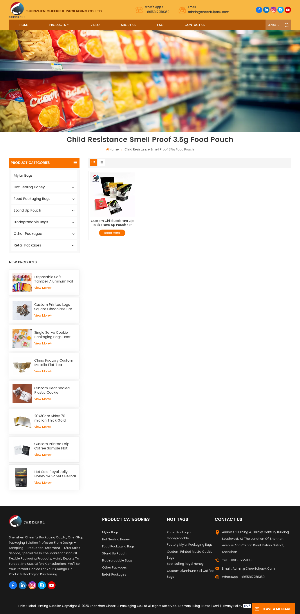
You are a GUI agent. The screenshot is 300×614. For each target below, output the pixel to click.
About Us (128, 25)
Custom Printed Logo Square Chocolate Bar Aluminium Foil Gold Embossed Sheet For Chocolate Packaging (53, 306)
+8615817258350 (157, 9)
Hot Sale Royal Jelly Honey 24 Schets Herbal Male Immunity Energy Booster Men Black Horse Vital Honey (55, 474)
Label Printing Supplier (44, 606)
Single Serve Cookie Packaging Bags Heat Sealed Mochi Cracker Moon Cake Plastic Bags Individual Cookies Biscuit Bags (54, 334)
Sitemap (184, 606)
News (206, 606)
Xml (216, 606)
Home (24, 25)
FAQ (160, 25)
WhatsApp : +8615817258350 (243, 577)
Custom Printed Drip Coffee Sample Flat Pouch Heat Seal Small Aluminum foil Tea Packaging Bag (53, 446)
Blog (196, 606)
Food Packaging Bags (32, 198)
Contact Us (195, 25)
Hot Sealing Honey (29, 187)
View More (42, 288)
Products (57, 25)
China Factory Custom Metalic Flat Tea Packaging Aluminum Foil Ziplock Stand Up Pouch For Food (53, 362)
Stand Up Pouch (27, 210)
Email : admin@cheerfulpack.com (248, 568)
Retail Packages (27, 245)
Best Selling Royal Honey (185, 563)
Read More (112, 233)
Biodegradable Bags (31, 222)
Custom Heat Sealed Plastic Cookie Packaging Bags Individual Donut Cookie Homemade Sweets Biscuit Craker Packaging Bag (54, 390)
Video (95, 25)
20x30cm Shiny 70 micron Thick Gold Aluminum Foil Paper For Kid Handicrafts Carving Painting (55, 418)
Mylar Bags (23, 175)
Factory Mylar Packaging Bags (189, 544)
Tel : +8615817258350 (237, 560)
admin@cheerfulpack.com (208, 9)
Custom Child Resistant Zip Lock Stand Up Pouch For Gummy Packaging (112, 223)
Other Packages (28, 233)
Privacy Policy (232, 606)
